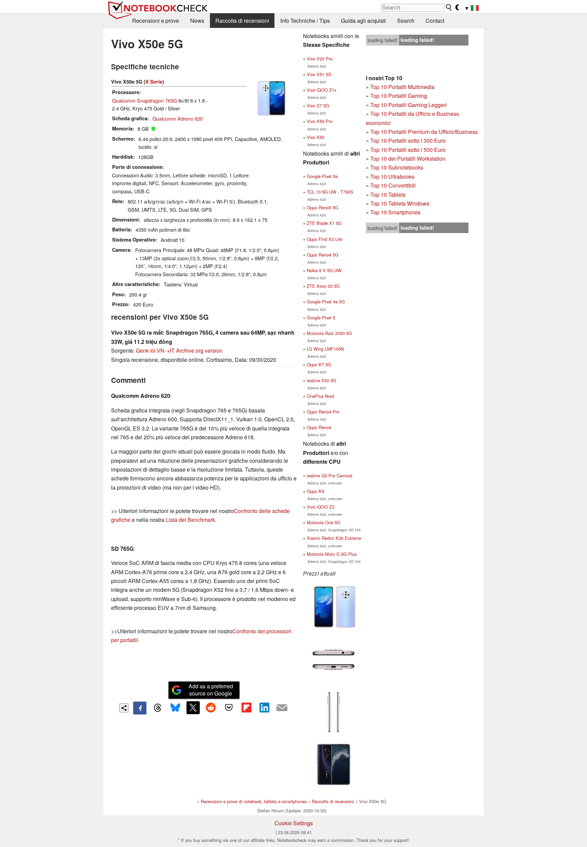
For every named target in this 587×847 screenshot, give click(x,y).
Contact (435, 20)
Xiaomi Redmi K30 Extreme (334, 538)
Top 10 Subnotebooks (396, 167)
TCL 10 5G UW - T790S (330, 192)
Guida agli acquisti (363, 20)
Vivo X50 (315, 137)
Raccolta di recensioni (242, 20)
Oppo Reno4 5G (322, 254)
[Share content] (123, 707)
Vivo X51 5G (319, 74)
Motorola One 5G (323, 522)
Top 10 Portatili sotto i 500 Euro (408, 150)
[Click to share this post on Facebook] (139, 708)
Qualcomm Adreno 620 (178, 118)
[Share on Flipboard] (246, 707)
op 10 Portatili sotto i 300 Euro (409, 140)
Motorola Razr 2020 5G (329, 333)
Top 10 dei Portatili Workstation (407, 158)
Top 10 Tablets (388, 194)
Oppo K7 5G (319, 364)
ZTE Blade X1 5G (324, 223)
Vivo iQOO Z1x (321, 90)
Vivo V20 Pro (320, 58)
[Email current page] (281, 708)
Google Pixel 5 (321, 317)
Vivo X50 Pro (320, 121)
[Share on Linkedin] (264, 707)
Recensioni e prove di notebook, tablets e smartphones (254, 801)
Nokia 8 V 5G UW (324, 270)
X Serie (153, 81)
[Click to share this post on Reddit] (210, 707)
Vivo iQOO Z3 (320, 507)
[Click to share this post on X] (192, 707)
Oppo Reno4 (319, 427)
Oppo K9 (315, 491)
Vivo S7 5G (318, 105)
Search (405, 20)
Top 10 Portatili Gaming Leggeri (408, 105)
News (197, 20)
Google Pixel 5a (322, 176)
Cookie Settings (293, 823)
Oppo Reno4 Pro (323, 411)
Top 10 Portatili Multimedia (402, 87)
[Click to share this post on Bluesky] (175, 708)
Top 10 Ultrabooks (392, 176)
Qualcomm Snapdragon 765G (144, 100)
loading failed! (382, 40)
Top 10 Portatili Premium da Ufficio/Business (424, 132)
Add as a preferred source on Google (211, 689)
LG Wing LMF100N (325, 349)
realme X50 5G (321, 380)
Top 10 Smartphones (395, 212)
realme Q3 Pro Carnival (329, 475)
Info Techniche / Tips (305, 20)
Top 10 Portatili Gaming (398, 96)
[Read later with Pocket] (228, 707)
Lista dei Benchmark (190, 520)
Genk (142, 350)
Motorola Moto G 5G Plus (332, 554)
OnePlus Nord (320, 396)
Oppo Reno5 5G (322, 207)
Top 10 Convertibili (393, 185)
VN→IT (166, 350)
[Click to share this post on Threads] (157, 708)
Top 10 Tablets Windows (399, 203)
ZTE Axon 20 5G (323, 286)
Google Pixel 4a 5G (326, 301)
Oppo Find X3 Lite (324, 239)
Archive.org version (199, 350)
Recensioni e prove (155, 20)
